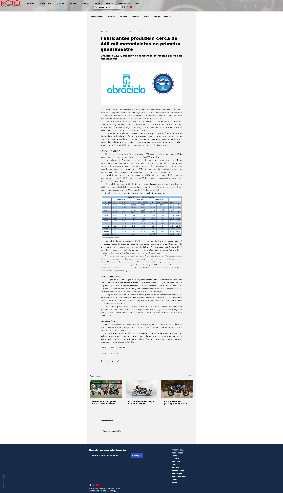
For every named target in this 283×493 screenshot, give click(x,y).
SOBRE (174, 483)
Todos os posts (96, 16)
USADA (174, 480)
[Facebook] (90, 485)
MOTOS (175, 465)
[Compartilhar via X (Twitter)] (107, 361)
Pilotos (156, 16)
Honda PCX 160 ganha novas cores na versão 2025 (104, 402)
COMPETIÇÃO (177, 474)
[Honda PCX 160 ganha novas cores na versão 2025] (106, 389)
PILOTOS (175, 468)
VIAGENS (175, 459)
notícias (104, 348)
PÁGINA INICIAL (178, 450)
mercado (122, 348)
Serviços (123, 16)
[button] (191, 16)
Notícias (111, 16)
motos (113, 348)
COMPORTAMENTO (179, 477)
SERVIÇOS (176, 462)
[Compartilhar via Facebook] (102, 361)
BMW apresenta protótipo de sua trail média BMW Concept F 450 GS (176, 402)
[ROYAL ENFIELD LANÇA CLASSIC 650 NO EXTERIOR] (142, 389)
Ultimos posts (113, 353)
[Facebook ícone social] (123, 7)
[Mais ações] (181, 31)
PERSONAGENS (178, 471)
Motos (146, 16)
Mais (166, 16)
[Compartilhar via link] (118, 361)
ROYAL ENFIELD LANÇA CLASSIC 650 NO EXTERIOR (141, 402)
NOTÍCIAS (176, 456)
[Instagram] (127, 7)
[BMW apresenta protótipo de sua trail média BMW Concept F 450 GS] (177, 389)
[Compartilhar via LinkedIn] (112, 361)
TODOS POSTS (177, 453)
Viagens (135, 16)
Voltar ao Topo (4, 481)
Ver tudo (190, 376)
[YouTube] (131, 7)
